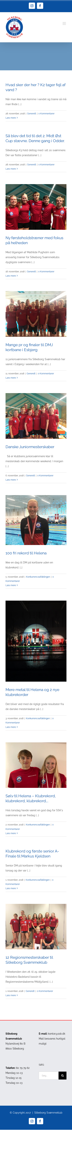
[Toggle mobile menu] (64, 23)
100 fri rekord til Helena (26, 553)
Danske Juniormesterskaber (30, 446)
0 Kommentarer (46, 113)
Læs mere (11, 118)
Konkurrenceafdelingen (38, 577)
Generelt (31, 113)
